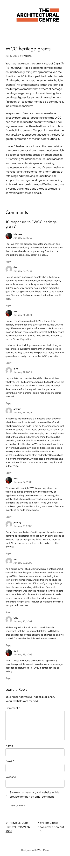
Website (11, 777)
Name (10, 745)
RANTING (27, 55)
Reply (9, 261)
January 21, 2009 (23, 315)
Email (10, 761)
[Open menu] (35, 32)
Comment (13, 708)
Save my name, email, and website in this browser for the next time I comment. (34, 794)
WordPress (43, 850)
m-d (16, 311)
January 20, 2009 (23, 237)
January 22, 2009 (23, 482)
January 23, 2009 (23, 526)
